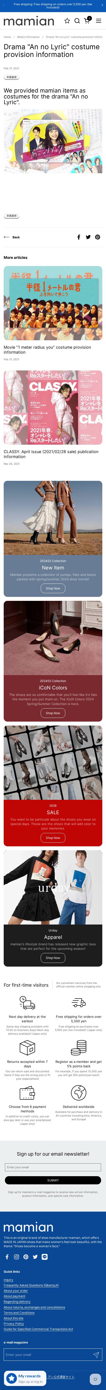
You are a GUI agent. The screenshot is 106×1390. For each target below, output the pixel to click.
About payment (14, 1296)
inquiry (8, 1280)
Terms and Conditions (19, 1313)
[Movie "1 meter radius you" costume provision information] (53, 303)
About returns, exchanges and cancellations (34, 1307)
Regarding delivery (17, 1301)
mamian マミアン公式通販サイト (52, 1377)
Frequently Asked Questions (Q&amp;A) (31, 1285)
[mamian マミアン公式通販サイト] (29, 21)
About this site (13, 1318)
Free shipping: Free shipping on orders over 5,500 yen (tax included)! (53, 6)
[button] (77, 21)
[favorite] (67, 21)
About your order (16, 1290)
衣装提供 (12, 77)
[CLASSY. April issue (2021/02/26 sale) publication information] (53, 407)
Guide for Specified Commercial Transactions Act (38, 1329)
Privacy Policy (14, 1323)
